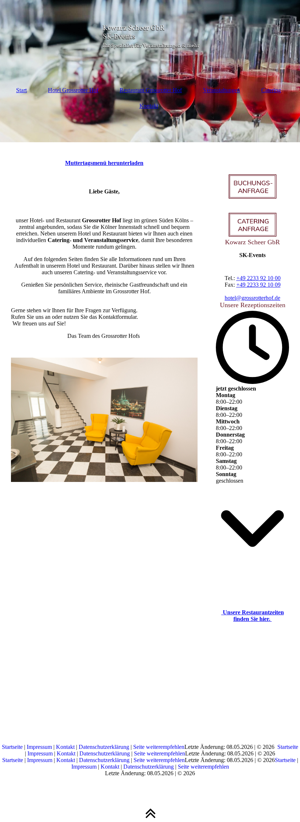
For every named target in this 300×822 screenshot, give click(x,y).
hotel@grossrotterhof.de (252, 298)
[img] (150, 36)
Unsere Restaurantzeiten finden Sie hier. (252, 615)
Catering (271, 90)
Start (21, 90)
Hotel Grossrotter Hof (73, 90)
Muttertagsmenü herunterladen (104, 163)
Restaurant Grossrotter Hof (151, 90)
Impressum (39, 747)
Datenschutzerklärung (104, 747)
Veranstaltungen (221, 90)
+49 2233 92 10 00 (258, 278)
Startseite (12, 747)
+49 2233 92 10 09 (258, 285)
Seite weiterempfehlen (158, 747)
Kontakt (148, 106)
